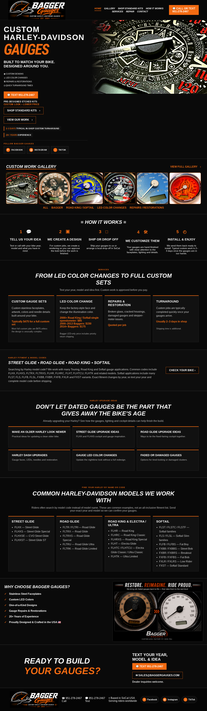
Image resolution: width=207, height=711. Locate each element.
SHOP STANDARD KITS (130, 8)
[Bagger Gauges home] (49, 10)
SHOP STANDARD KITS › (23, 110)
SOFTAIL (162, 521)
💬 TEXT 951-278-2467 (21, 95)
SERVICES (117, 11)
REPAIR (130, 11)
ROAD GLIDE (69, 521)
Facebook (15, 149)
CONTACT (142, 11)
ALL (45, 207)
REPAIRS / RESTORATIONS (147, 207)
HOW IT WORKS (154, 8)
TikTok (60, 149)
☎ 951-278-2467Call (72, 699)
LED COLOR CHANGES (111, 207)
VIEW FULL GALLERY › (185, 166)
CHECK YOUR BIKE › (182, 370)
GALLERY (109, 8)
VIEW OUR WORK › (20, 119)
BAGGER (57, 207)
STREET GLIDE (23, 521)
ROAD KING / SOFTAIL (80, 207)
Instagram (38, 149)
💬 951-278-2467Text (95, 699)
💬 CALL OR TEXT (183, 10)
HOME (97, 8)
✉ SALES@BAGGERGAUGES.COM (157, 675)
